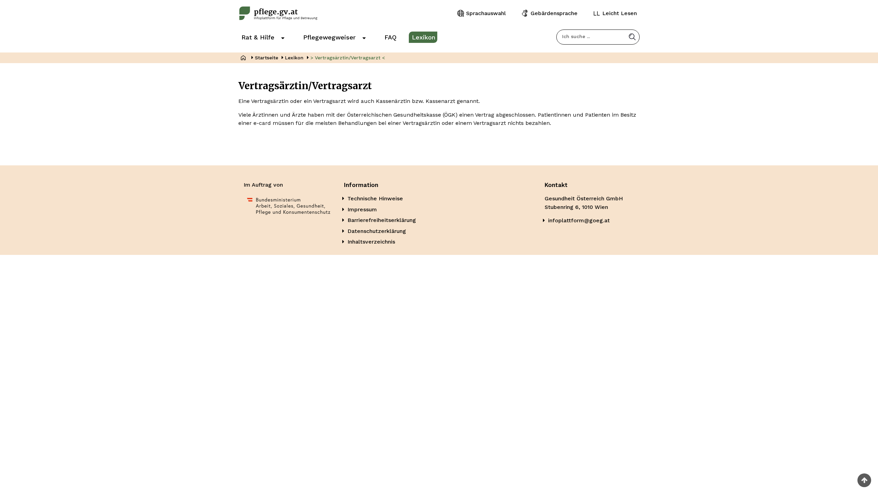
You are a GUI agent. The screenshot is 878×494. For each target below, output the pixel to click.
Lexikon (423, 37)
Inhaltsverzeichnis (371, 241)
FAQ (390, 37)
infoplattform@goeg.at (579, 220)
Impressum (362, 209)
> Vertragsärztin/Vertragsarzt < (347, 57)
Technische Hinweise (375, 198)
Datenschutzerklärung (376, 231)
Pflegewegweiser (329, 37)
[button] (632, 37)
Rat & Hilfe (257, 37)
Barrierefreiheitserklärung (381, 220)
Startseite (266, 57)
